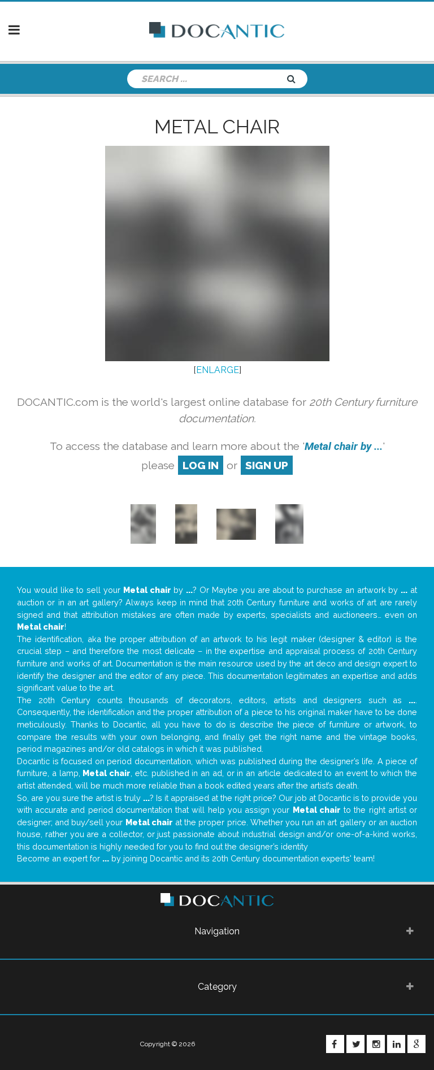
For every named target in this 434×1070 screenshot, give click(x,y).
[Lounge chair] (236, 523)
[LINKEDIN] (396, 1044)
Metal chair (217, 126)
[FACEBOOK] (335, 1044)
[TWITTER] (355, 1044)
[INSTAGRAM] (376, 1044)
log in (201, 465)
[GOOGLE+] (416, 1044)
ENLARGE (217, 370)
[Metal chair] (143, 523)
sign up (266, 465)
